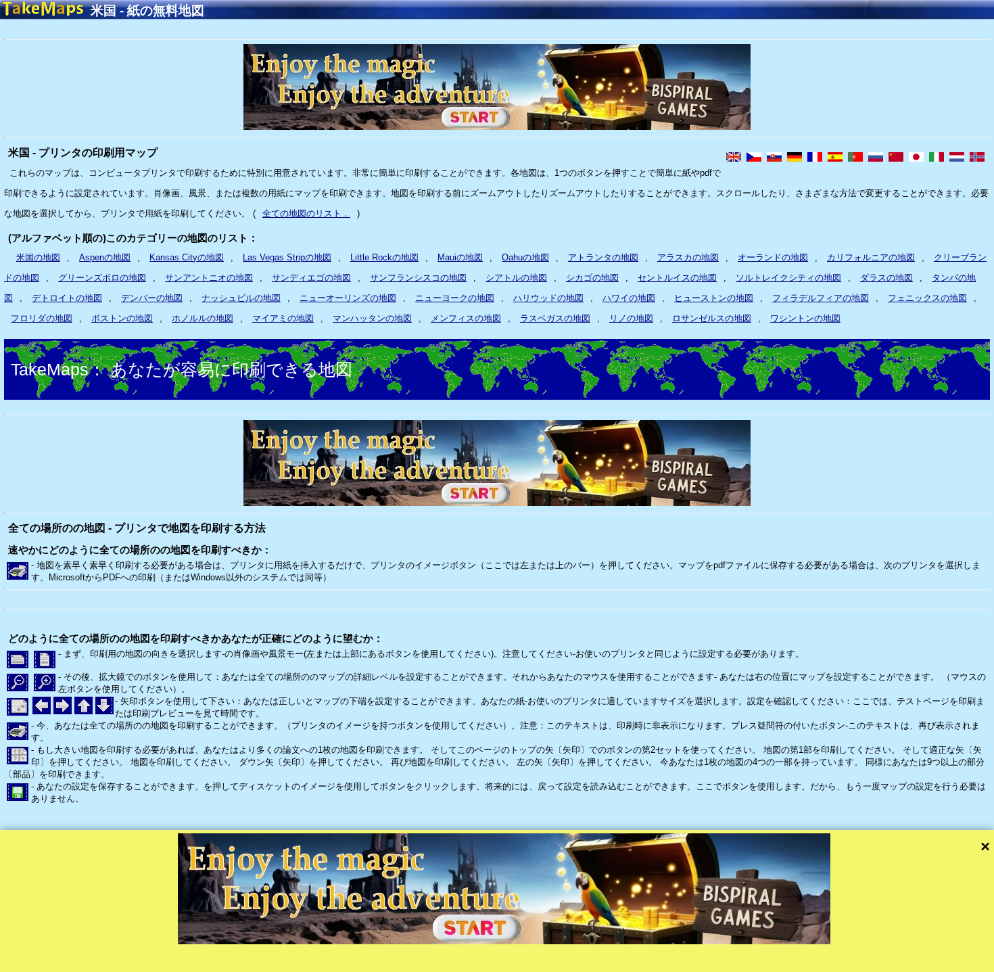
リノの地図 (631, 318)
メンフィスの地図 (466, 318)
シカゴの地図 (592, 278)
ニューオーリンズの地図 (348, 298)
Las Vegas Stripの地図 (287, 257)
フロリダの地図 (41, 318)
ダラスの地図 (886, 278)
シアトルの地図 (516, 278)
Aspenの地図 (105, 257)
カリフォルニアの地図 (871, 257)
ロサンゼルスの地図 (711, 318)
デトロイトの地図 (67, 298)
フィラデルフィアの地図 (820, 298)
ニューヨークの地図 (454, 298)
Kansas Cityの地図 (186, 257)
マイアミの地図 (283, 318)
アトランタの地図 (603, 257)
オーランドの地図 (773, 257)
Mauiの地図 (460, 257)
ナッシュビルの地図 (241, 298)
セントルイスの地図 (677, 278)
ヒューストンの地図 (713, 298)
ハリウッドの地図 (548, 298)
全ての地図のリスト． (306, 213)
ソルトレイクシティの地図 (788, 278)
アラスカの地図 (688, 257)
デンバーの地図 (152, 298)
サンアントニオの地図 (209, 278)
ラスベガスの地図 (555, 318)
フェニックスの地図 (927, 298)
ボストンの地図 (122, 318)
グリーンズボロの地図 (102, 278)
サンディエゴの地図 (311, 278)
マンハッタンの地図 (372, 318)
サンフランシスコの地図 (418, 278)
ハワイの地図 (628, 298)
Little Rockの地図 (384, 257)
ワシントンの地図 (805, 318)
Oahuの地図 (525, 257)
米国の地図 (38, 257)
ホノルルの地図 (202, 318)
